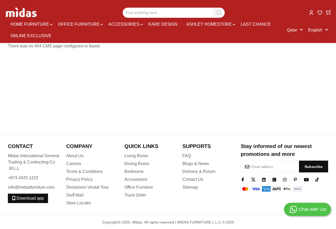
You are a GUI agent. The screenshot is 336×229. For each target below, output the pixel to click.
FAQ (186, 156)
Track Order (135, 195)
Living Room (136, 156)
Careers (73, 163)
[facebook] (243, 179)
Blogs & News (195, 163)
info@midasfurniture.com (31, 187)
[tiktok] (317, 179)
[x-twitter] (253, 179)
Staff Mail (74, 195)
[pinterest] (295, 179)
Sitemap (190, 187)
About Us (74, 156)
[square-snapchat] (274, 179)
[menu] (147, 30)
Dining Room (136, 163)
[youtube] (306, 179)
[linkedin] (264, 179)
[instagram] (285, 179)
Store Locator (78, 203)
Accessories (135, 179)
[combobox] (174, 13)
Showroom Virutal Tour (87, 187)
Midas (137, 222)
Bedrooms (134, 171)
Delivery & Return (199, 171)
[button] (311, 12)
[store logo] (21, 13)
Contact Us (192, 179)
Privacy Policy (79, 179)
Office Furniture (138, 187)
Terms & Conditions (84, 171)
